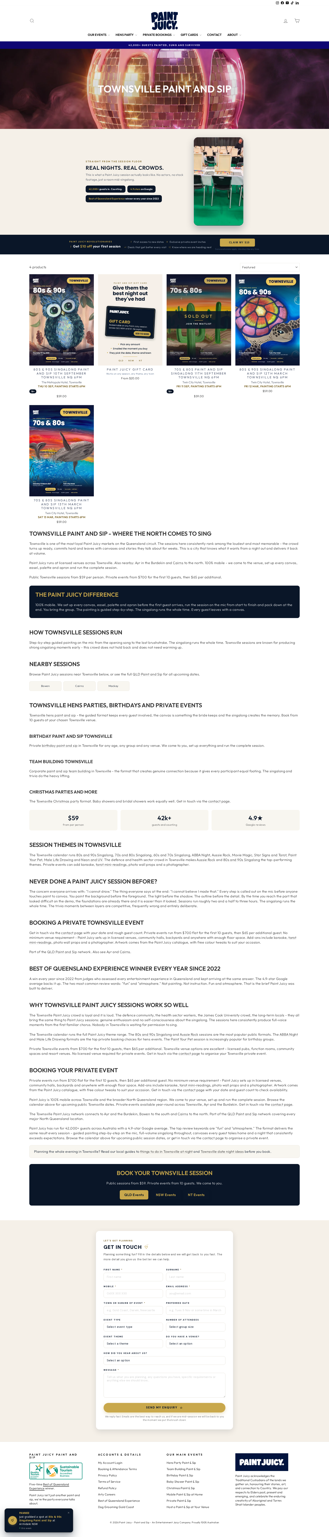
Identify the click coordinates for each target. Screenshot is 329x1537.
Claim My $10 (239, 242)
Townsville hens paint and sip (52, 715)
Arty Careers (106, 1494)
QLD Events (134, 1195)
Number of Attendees (182, 1319)
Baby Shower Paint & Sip (183, 1481)
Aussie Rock (221, 855)
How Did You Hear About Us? (125, 1353)
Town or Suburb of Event (124, 1303)
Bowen (45, 686)
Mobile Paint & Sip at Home (185, 1494)
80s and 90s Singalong (94, 855)
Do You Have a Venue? (183, 1336)
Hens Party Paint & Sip (181, 1463)
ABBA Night (201, 855)
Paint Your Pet (182, 1039)
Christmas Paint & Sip (181, 1488)
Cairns (178, 563)
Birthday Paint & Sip (180, 1475)
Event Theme (113, 1336)
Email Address (178, 1286)
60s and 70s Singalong (171, 855)
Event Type (112, 1319)
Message (111, 1370)
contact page (219, 801)
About (232, 35)
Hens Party (125, 35)
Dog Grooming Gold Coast (116, 1507)
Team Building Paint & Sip (183, 1469)
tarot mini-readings (111, 864)
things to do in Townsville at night (166, 1151)
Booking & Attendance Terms (117, 1469)
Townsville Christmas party (57, 801)
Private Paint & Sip (179, 1500)
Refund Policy (107, 1488)
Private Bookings (157, 35)
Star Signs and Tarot (270, 855)
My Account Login (110, 1463)
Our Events (97, 35)
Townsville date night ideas (222, 1151)
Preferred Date (178, 1303)
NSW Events (166, 1195)
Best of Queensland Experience (49, 1486)
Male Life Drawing (58, 860)
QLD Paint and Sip (147, 674)
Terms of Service (109, 1481)
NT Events (196, 1195)
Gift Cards (190, 35)
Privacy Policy (107, 1475)
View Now (61, 361)
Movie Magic (242, 855)
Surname (174, 1269)
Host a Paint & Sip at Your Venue (188, 1507)
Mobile (110, 1286)
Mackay (113, 686)
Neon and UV (91, 860)
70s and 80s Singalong (133, 855)
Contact (214, 35)
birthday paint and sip (60, 745)
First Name (113, 1269)
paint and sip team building (69, 771)
